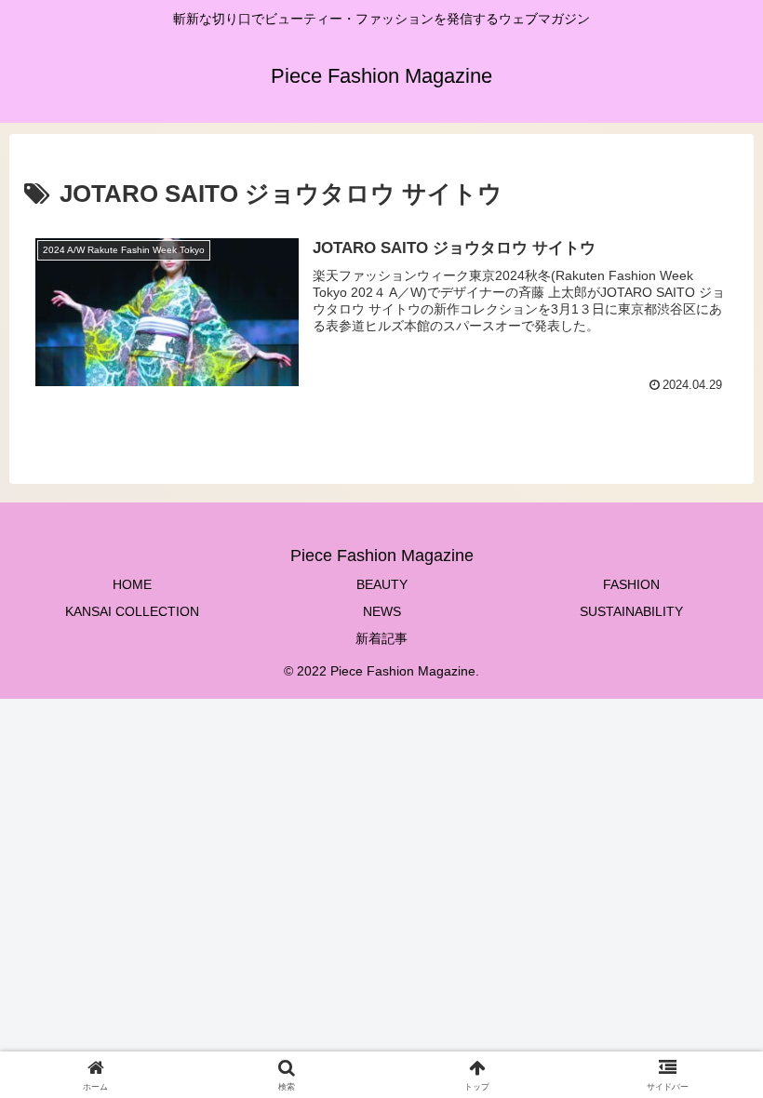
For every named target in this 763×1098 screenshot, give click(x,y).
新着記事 (381, 638)
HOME (132, 584)
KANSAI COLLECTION (132, 611)
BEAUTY (382, 584)
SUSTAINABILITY (631, 611)
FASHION (631, 584)
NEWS (382, 611)
